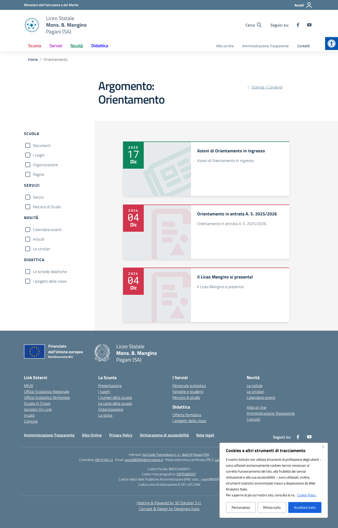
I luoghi (39, 155)
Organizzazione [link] (110, 409)
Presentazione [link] (110, 386)
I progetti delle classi (50, 281)
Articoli (38, 239)
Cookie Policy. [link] (306, 495)
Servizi (38, 197)
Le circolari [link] (255, 391)
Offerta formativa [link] (186, 415)
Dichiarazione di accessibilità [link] (164, 435)
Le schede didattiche (50, 272)
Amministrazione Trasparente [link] (265, 46)
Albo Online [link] (92, 435)
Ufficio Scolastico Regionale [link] (46, 391)
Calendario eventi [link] (261, 397)
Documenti (42, 145)
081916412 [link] (104, 459)
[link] (331, 43)
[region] (273, 480)
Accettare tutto (305, 507)
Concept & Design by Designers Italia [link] (169, 509)
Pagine (38, 174)
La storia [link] (105, 415)
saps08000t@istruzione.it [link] (144, 459)
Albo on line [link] (225, 46)
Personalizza (241, 507)
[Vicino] (323, 447)
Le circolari (41, 249)
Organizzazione (45, 165)
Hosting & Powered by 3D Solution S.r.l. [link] (169, 503)
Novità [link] (77, 45)
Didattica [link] (99, 45)
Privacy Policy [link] (120, 435)
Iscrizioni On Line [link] (38, 409)
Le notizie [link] (255, 386)
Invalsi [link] (29, 415)
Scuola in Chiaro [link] (37, 403)
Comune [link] (31, 421)
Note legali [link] (205, 435)
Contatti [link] (303, 46)
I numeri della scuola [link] (115, 397)
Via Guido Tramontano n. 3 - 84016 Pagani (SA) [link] (175, 454)
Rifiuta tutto (272, 507)
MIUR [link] (28, 386)
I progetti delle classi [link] (189, 421)
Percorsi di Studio (47, 207)
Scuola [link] (34, 45)
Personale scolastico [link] (189, 386)
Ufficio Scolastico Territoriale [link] (47, 397)
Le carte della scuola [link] (115, 403)
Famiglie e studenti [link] (187, 391)
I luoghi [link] (104, 391)
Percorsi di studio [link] (186, 397)
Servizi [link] (55, 45)
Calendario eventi (47, 229)
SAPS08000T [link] (186, 474)
